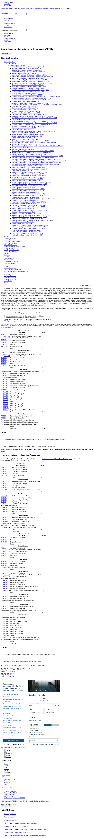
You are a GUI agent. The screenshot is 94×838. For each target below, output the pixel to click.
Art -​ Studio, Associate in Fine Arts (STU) (24, 73)
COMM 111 (7, 523)
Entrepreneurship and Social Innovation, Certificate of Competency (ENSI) (33, 131)
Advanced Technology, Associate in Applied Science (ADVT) (30, 71)
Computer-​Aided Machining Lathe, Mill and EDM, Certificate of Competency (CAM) (37, 104)
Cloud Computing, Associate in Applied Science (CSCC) (28, 91)
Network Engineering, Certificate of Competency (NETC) (29, 189)
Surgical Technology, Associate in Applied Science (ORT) (28, 227)
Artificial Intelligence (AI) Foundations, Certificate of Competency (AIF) (33, 76)
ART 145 (5, 398)
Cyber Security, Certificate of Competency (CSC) (26, 113)
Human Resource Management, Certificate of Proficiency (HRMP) (31, 152)
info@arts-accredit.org (7, 676)
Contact (6, 769)
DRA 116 (6, 408)
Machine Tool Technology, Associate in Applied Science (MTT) (30, 172)
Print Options (8, 27)
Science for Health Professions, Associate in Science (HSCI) (29, 217)
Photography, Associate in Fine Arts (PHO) (24, 203)
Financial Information (10, 245)
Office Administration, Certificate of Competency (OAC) (28, 194)
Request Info (8, 781)
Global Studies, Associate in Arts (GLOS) (24, 137)
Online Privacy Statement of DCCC (14, 798)
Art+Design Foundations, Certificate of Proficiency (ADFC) (29, 75)
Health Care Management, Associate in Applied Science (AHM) (30, 141)
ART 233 (4, 416)
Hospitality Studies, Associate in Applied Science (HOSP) (28, 149)
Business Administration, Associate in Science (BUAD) (28, 85)
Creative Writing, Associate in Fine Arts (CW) (25, 108)
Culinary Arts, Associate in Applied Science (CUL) (26, 109)
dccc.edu (3, 12)
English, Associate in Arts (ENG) (21, 129)
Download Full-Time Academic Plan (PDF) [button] (17, 826)
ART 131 (4, 360)
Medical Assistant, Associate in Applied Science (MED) (28, 177)
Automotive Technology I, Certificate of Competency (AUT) (29, 80)
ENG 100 (4, 346)
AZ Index (7, 4)
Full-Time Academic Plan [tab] (11, 277)
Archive (6, 25)
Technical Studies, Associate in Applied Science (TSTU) (28, 228)
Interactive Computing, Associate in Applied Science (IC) (28, 166)
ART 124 (4, 342)
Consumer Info (8, 796)
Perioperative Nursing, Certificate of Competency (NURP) (29, 202)
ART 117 (3, 334)
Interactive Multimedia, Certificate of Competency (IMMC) (29, 167)
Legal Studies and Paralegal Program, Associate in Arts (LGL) (30, 169)
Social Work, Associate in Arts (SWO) (23, 222)
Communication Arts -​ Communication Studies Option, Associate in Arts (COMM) (36, 96)
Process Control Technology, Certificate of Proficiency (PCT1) (30, 210)
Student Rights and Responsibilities (14, 246)
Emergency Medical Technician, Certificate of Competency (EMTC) (31, 124)
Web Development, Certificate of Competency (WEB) (27, 233)
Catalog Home (8, 5)
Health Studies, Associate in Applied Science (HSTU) (27, 144)
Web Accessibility (9, 794)
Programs (7, 20)
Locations (7, 253)
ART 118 (7, 336)
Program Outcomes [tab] (10, 276)
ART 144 (5, 396)
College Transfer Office (10, 324)
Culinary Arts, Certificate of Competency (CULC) (26, 111)
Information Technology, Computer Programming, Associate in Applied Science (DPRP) (37, 156)
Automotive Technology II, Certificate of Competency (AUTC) (30, 81)
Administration (8, 248)
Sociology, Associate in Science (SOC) (23, 223)
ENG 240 (4, 496)
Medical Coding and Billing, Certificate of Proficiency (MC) (29, 184)
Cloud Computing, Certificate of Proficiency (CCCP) (27, 95)
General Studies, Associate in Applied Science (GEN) (27, 136)
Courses (6, 22)
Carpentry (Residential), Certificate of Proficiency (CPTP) (28, 88)
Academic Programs (10, 63)
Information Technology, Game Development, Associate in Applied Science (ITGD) (36, 159)
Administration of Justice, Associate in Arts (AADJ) (27, 70)
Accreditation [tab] (8, 281)
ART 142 (4, 375)
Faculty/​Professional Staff (11, 250)
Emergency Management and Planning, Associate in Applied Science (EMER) (34, 123)
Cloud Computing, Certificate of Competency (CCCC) (28, 93)
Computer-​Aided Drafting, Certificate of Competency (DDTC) (30, 103)
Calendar (7, 782)
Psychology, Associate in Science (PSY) (23, 212)
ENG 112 (5, 410)
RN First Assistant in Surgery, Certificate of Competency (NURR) (31, 215)
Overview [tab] (7, 274)
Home (6, 266)
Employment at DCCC (11, 779)
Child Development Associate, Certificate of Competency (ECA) (30, 90)
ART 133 (5, 392)
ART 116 (5, 381)
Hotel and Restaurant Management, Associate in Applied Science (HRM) (33, 151)
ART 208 (5, 400)
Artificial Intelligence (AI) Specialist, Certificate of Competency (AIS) (32, 78)
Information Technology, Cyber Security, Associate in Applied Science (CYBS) (35, 157)
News (6, 767)
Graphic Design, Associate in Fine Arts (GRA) (25, 139)
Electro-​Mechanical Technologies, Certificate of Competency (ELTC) (32, 121)
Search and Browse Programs (16, 65)
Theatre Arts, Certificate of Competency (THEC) (26, 230)
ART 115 (5, 379)
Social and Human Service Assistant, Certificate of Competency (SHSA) (33, 220)
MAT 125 (4, 525)
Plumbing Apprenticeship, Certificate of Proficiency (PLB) (29, 205)
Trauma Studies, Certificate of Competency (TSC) (26, 231)
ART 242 (4, 418)
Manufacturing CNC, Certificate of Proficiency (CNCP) (28, 174)
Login (6, 784)
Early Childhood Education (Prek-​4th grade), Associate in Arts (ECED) (32, 116)
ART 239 (5, 406)
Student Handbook (9, 23)
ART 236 (7, 365)
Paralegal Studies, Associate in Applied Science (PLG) (27, 195)
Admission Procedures (10, 238)
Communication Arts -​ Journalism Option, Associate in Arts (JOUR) (31, 98)
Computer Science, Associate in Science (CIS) (25, 101)
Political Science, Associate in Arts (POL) (24, 208)
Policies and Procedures (11, 261)
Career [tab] (6, 282)
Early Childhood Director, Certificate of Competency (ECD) (29, 114)
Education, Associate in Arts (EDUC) (23, 119)
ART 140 (4, 362)
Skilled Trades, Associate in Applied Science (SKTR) (27, 218)
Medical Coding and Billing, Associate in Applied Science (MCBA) (31, 182)
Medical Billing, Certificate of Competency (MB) (26, 180)
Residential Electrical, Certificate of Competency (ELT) (28, 213)
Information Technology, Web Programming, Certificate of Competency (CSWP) (35, 164)
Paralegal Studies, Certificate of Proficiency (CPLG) (27, 197)
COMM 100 (4, 521)
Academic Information (10, 243)
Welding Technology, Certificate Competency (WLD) (27, 235)
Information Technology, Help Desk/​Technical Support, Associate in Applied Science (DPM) (39, 161)
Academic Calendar (10, 251)
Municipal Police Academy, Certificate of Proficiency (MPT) (29, 185)
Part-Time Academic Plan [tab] (11, 279)
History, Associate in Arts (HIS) (21, 147)
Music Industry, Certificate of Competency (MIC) (26, 187)
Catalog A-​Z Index (9, 263)
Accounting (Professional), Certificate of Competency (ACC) (29, 67)
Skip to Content (8, 2)
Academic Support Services (12, 241)
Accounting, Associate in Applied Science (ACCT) (26, 68)
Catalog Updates (9, 258)
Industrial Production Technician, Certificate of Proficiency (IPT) (30, 154)
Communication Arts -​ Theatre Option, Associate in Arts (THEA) (31, 100)
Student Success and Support (12, 240)
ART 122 (4, 340)
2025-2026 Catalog (9, 58)
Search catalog (5, 13)
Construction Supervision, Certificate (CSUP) (25, 106)
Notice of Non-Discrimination (13, 793)
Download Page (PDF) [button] (11, 820)
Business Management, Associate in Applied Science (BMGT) (30, 86)
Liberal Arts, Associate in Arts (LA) (22, 170)
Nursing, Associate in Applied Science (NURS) (25, 192)
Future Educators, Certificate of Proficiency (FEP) (26, 133)
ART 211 (3, 364)
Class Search (8, 772)
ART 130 (4, 344)
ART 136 (5, 394)
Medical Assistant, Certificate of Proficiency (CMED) (27, 179)
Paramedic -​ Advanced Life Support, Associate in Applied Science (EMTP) (33, 198)
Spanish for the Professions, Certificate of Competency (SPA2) (30, 225)
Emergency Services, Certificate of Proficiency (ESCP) (28, 126)
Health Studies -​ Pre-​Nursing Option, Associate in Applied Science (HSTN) (34, 142)
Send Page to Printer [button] (10, 814)
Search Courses (8, 260)
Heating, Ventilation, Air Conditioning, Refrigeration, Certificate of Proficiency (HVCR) (37, 146)
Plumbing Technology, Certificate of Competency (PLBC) (29, 207)
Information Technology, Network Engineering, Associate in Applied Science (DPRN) (37, 162)
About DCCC (8, 765)
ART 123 (4, 358)
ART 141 (4, 373)
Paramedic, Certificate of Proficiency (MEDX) (25, 200)
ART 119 (7, 337)
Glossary (7, 255)
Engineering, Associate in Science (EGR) (24, 128)
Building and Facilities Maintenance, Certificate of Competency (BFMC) (33, 83)
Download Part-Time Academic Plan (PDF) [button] (17, 832)
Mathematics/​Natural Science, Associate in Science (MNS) (29, 175)
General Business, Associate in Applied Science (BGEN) (28, 134)
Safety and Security (10, 791)
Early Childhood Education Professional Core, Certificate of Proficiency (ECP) (35, 118)
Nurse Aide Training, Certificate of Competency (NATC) (28, 190)
